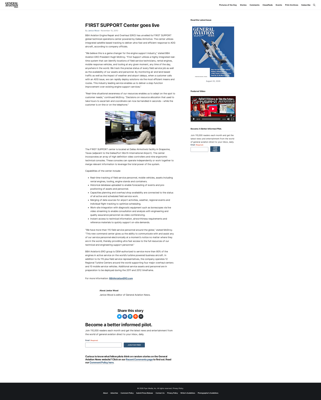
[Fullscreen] (232, 119)
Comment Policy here (101, 362)
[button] (314, 5)
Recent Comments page (139, 359)
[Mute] (228, 119)
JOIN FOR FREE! (134, 345)
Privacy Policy (178, 388)
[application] (213, 109)
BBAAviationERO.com (121, 278)
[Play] (194, 119)
